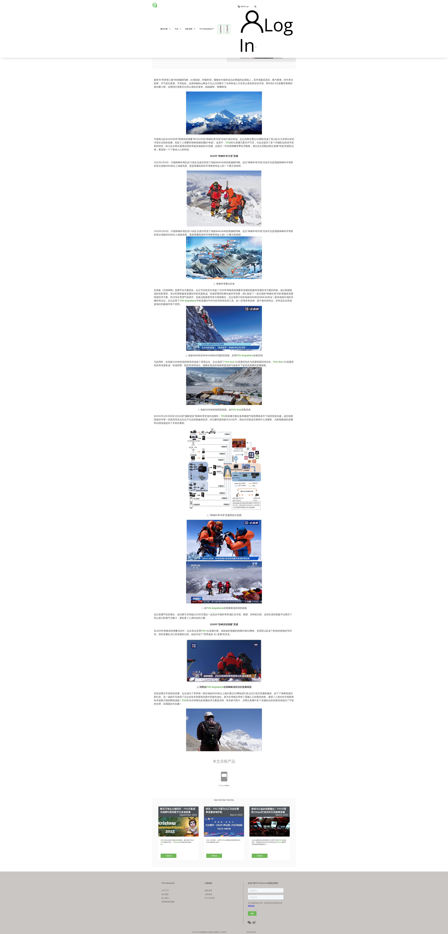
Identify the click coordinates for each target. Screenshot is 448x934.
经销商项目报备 (168, 901)
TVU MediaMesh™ (206, 29)
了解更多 (168, 856)
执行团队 (165, 894)
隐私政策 (208, 890)
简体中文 (243, 6)
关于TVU (165, 890)
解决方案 (164, 29)
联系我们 (227, 29)
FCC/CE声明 (210, 898)
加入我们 (165, 898)
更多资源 (188, 29)
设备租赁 (221, 29)
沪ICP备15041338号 (251, 932)
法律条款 (208, 894)
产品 (176, 29)
